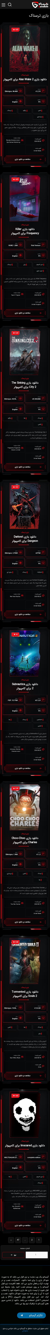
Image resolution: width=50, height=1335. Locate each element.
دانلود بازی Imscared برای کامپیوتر (25, 1145)
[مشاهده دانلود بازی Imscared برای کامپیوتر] (25, 1114)
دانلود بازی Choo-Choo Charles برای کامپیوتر (25, 840)
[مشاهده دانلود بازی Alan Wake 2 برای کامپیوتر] (25, 48)
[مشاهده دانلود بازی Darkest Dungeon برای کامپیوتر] (25, 506)
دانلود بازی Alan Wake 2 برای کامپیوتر (25, 79)
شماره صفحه (25, 1248)
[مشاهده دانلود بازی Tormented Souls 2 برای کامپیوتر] (25, 961)
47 (18, 1240)
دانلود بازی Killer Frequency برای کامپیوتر (25, 231)
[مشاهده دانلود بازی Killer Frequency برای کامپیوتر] (25, 198)
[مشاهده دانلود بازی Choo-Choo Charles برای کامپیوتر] (25, 807)
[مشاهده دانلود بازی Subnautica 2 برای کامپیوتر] (25, 653)
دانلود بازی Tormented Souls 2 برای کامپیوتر (25, 994)
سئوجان (25, 1330)
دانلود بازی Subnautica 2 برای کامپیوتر (25, 686)
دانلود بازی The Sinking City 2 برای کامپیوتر (25, 385)
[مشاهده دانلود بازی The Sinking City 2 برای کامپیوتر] (25, 352)
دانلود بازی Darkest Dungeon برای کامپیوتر (25, 539)
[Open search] (9, 4)
